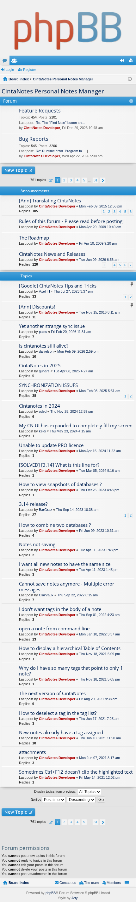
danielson (46, 351)
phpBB (51, 893)
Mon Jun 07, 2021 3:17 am (99, 758)
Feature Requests (40, 111)
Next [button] (103, 180)
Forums (6, 61)
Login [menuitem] (123, 61)
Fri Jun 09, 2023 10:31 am (99, 530)
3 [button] (71, 180)
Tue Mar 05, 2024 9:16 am (99, 470)
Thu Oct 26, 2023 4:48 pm (99, 490)
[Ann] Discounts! (37, 307)
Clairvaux (46, 595)
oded (42, 411)
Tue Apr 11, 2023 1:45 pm (98, 570)
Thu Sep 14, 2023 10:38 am (77, 510)
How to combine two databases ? (55, 525)
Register (29, 69)
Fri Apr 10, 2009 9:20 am (98, 243)
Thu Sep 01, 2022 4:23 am (99, 615)
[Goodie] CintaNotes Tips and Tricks (57, 286)
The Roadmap (34, 238)
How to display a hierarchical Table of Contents (70, 648)
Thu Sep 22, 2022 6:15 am (77, 595)
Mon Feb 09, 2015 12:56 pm (100, 206)
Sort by (36, 799)
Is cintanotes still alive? (43, 346)
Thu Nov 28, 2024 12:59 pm (71, 411)
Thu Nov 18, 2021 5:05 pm (99, 679)
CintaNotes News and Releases (52, 254)
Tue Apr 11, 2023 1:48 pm (98, 550)
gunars (44, 371)
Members (15, 61)
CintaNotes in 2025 (40, 366)
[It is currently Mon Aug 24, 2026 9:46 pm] (130, 79)
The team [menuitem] (91, 883)
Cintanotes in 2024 (39, 406)
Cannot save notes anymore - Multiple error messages (66, 587)
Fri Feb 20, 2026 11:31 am (71, 332)
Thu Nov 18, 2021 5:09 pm (99, 654)
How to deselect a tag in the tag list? (57, 713)
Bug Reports (33, 139)
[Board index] (68, 28)
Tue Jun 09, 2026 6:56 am (99, 259)
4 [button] (77, 180)
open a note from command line (54, 629)
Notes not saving (37, 544)
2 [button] (64, 180)
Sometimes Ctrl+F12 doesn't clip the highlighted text (76, 772)
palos (43, 332)
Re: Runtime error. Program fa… (60, 151)
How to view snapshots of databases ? (60, 484)
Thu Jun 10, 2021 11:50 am (100, 738)
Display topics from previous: (55, 791)
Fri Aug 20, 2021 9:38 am (98, 699)
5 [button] (84, 180)
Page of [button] (50, 180)
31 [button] (95, 180)
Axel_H (44, 291)
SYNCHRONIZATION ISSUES (48, 385)
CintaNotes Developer (42, 128)
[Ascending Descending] (81, 800)
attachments (32, 752)
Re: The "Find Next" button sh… (60, 123)
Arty (74, 898)
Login (10, 69)
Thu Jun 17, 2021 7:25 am (99, 719)
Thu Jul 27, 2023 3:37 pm (73, 291)
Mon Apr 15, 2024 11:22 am (100, 451)
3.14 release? (33, 504)
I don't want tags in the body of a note (60, 609)
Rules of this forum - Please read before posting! (71, 221)
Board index (19, 883)
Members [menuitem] (114, 883)
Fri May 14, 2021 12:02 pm (99, 777)
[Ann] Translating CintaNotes (50, 201)
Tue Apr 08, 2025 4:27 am (73, 371)
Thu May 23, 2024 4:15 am (70, 431)
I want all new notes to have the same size (64, 564)
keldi (42, 431)
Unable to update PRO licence (51, 445)
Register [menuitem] (132, 61)
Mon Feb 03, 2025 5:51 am (99, 391)
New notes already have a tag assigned (61, 732)
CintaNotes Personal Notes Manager (53, 91)
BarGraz (45, 510)
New (15, 170)
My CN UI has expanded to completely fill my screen (76, 426)
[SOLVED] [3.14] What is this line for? (59, 465)
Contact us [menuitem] (67, 883)
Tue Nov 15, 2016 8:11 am (99, 312)
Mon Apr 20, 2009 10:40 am (100, 227)
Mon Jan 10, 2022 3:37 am (99, 634)
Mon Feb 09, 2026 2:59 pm (77, 351)
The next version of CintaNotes (52, 693)
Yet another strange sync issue (52, 326)
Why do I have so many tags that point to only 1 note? (71, 671)
